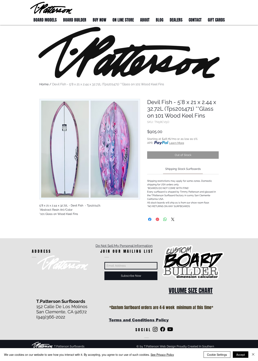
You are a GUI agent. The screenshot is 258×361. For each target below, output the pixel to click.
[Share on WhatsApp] (165, 219)
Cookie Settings (217, 355)
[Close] (253, 354)
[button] (220, 7)
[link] (183, 168)
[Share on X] (172, 219)
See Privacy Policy (162, 355)
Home (44, 84)
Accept (240, 355)
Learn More (176, 142)
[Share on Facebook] (149, 219)
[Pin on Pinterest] (157, 219)
